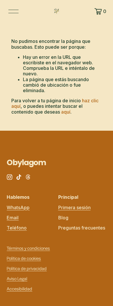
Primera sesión (74, 207)
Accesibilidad (19, 288)
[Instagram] (9, 177)
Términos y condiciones (28, 248)
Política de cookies (24, 258)
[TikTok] (19, 177)
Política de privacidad (27, 268)
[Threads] (28, 177)
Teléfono (17, 228)
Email (13, 218)
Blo (61, 218)
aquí (65, 112)
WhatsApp (18, 207)
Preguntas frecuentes (81, 228)
